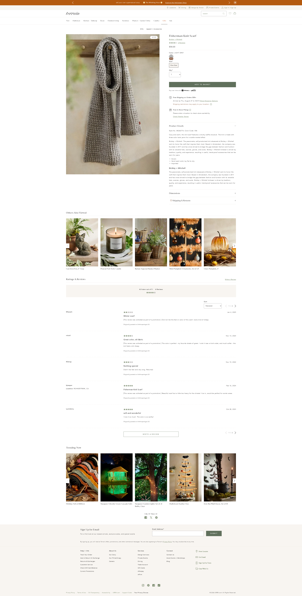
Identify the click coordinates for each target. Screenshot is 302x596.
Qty (170, 70)
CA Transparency (93, 592)
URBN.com (116, 592)
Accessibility (106, 592)
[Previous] (68, 245)
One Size (173, 65)
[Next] (234, 245)
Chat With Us (203, 569)
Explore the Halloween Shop (176, 3)
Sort (205, 302)
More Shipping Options (209, 101)
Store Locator (203, 551)
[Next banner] (229, 2)
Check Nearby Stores (181, 117)
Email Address (157, 529)
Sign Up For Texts (205, 563)
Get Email (202, 557)
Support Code (127, 592)
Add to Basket (202, 84)
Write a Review (230, 279)
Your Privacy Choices (141, 592)
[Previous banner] (72, 2)
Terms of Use (81, 592)
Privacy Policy (167, 541)
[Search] (223, 13)
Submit (213, 533)
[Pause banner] (235, 2)
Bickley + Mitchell (175, 39)
